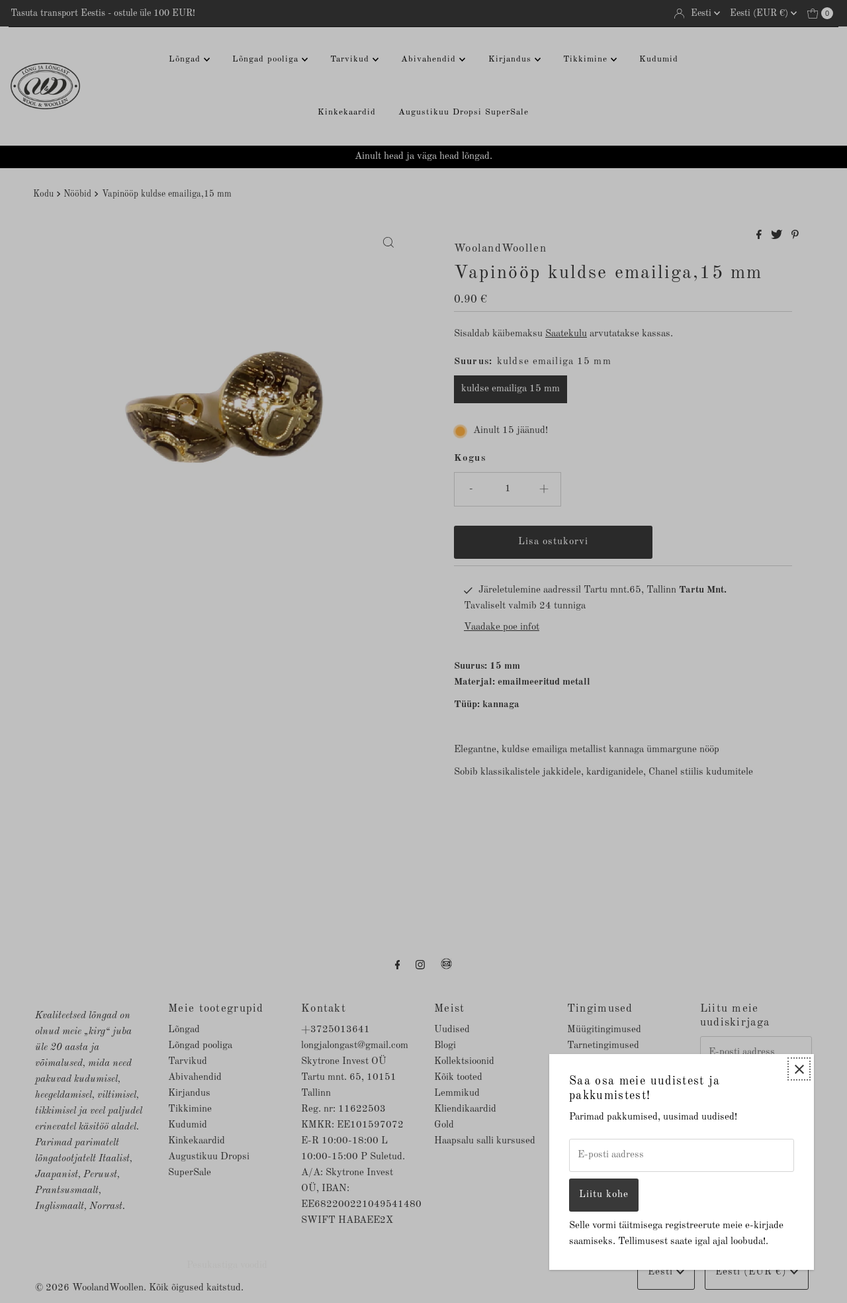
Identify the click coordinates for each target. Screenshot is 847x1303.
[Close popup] (799, 1069)
